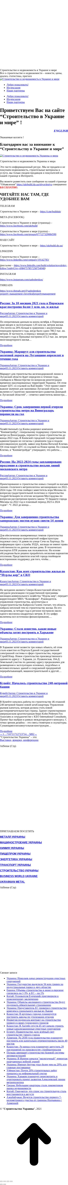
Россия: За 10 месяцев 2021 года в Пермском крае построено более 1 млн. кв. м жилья (32, 305)
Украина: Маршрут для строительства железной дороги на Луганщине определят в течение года (32, 355)
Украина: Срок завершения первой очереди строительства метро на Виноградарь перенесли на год (31, 410)
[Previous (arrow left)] (1, 1184)
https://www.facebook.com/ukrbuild (18, 225)
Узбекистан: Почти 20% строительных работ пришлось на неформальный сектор (32, 1072)
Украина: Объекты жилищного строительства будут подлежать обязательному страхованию (36, 1003)
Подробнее (6, 345)
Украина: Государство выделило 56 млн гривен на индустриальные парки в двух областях (35, 986)
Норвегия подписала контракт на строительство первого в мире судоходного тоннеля (34, 1021)
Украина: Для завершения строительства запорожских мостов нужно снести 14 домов (31, 518)
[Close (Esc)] (1, 1181)
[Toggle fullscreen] (8, 1181)
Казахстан (5, 581)
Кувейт (4, 693)
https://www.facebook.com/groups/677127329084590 (28, 234)
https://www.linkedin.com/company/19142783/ (24, 259)
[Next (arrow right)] (4, 1184)
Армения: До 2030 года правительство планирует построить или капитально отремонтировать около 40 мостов (37, 1040)
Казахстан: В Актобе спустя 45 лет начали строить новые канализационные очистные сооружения (35, 1027)
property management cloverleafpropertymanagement (27, 293)
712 (16, 734)
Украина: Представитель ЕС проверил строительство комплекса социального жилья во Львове (37, 1009)
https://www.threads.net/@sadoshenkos (20, 290)
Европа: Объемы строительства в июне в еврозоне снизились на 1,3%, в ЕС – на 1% (35, 992)
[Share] (4, 1181)
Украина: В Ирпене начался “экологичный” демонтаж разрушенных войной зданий (37, 1060)
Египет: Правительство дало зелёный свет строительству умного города (30, 1033)
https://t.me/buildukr (50, 211)
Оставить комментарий (30, 316)
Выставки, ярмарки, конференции (19, 740)
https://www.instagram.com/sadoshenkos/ (21, 279)
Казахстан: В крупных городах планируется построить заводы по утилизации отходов (31, 1015)
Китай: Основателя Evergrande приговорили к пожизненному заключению (33, 997)
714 (24, 734)
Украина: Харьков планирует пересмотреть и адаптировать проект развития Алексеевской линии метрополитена (36, 1079)
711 (13, 734)
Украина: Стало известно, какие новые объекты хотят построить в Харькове (28, 630)
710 (9, 734)
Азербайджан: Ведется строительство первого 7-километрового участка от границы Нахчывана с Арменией (34, 1100)
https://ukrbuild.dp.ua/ (51, 245)
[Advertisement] (34, 34)
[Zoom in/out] (11, 1181)
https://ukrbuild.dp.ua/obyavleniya (34, 184)
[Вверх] (34, 1177)
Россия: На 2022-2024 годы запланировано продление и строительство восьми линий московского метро (31, 465)
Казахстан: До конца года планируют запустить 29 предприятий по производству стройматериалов (35, 1048)
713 (20, 734)
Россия (4, 313)
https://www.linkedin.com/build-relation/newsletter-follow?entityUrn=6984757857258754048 (33, 267)
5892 (31, 734)
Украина (5, 365)
